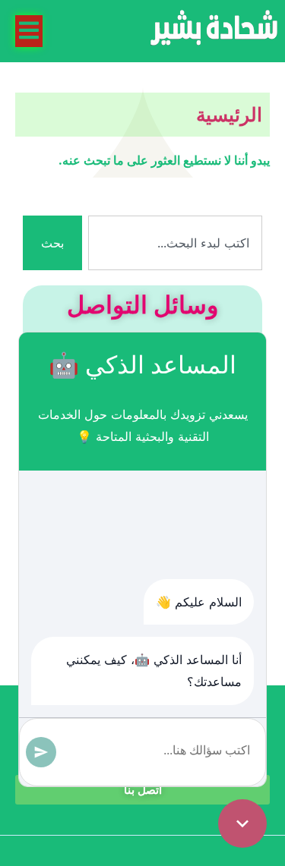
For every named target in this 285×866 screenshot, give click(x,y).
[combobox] (175, 243)
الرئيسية (229, 114)
